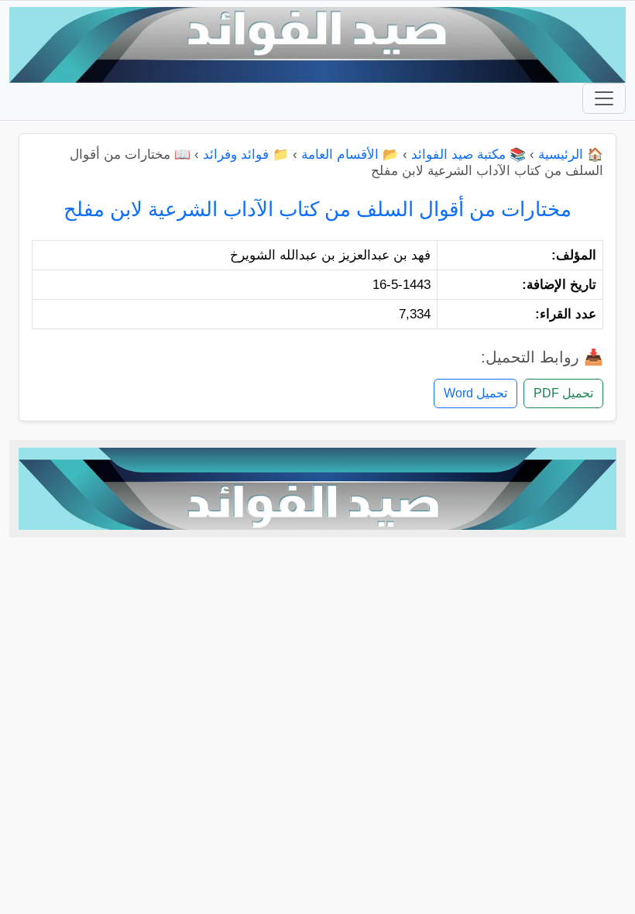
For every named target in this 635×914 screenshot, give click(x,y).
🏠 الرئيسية (570, 154)
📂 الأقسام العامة (350, 154)
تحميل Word (475, 393)
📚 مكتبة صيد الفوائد (468, 154)
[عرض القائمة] (604, 98)
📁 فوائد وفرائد (246, 154)
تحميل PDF (563, 393)
